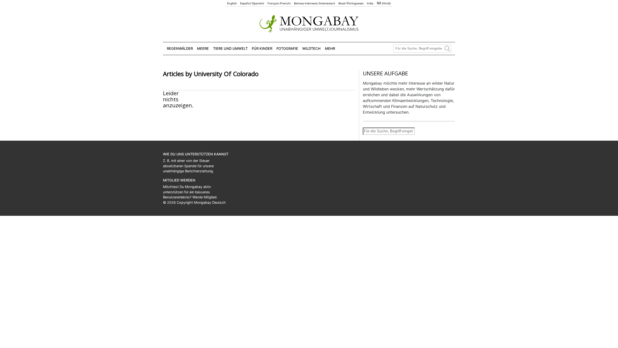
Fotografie (287, 48)
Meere (203, 48)
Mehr (330, 48)
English (232, 3)
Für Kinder (262, 48)
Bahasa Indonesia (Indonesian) (314, 3)
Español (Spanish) (252, 3)
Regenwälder (180, 48)
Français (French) (279, 3)
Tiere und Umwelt (230, 48)
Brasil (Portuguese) (351, 3)
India (370, 3)
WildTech (311, 48)
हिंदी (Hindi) (384, 3)
